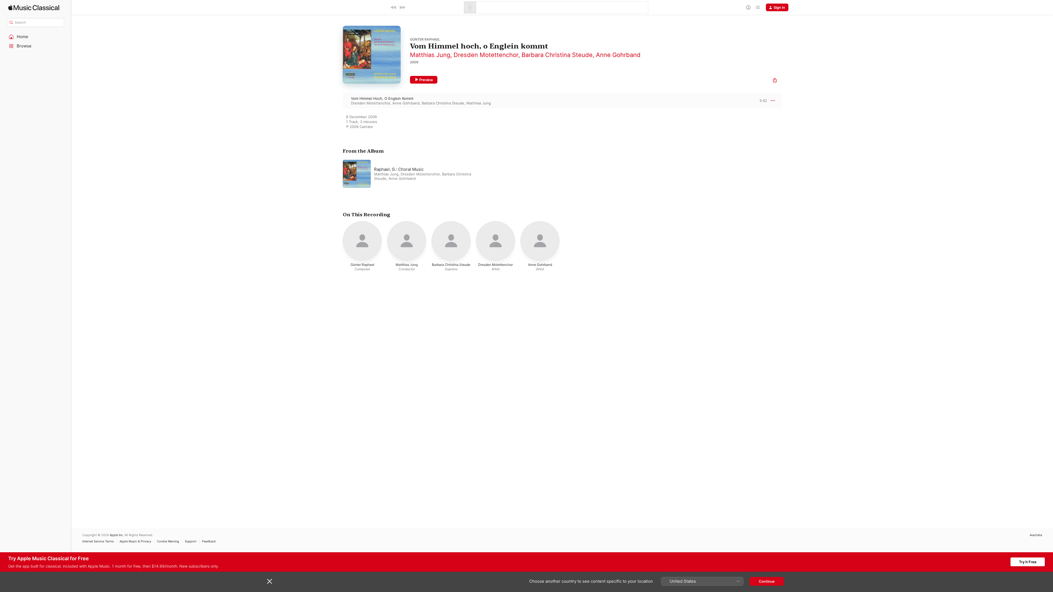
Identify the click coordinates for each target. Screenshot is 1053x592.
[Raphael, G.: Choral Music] (411, 174)
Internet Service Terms (98, 541)
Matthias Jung (430, 54)
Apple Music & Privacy (135, 541)
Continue (767, 581)
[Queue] (757, 7)
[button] (35, 37)
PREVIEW (761, 100)
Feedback (209, 541)
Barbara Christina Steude (557, 54)
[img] (33, 7)
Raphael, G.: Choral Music (399, 169)
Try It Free (1028, 562)
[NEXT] (402, 7)
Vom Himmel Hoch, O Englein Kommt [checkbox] (382, 98)
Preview (426, 80)
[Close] (269, 581)
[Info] (748, 7)
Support (190, 541)
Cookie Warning (168, 541)
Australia (1036, 535)
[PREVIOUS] (393, 7)
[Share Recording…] (775, 80)
